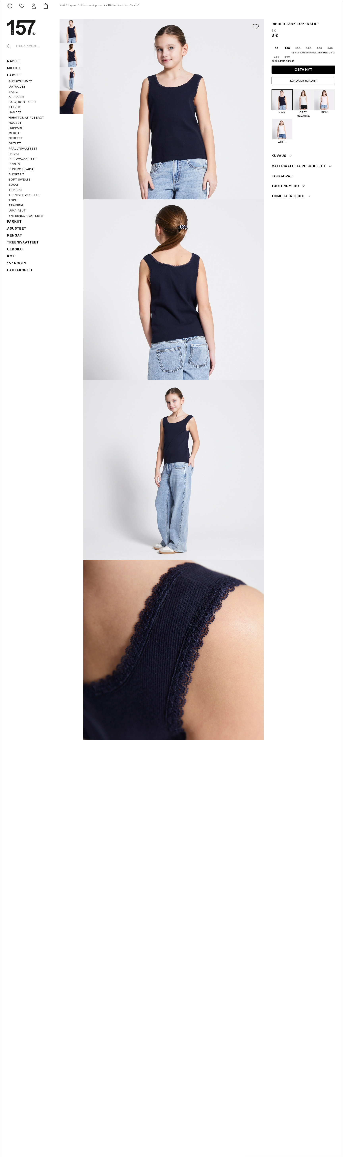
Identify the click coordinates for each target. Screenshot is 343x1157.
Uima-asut (17, 210)
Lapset (14, 75)
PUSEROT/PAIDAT (22, 169)
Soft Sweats (20, 179)
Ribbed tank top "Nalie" (123, 5)
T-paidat (15, 189)
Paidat (14, 153)
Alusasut (17, 97)
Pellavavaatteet (23, 158)
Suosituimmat (20, 81)
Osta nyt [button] (303, 69)
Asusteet (16, 228)
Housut (15, 122)
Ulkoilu (15, 249)
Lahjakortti (19, 270)
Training (16, 205)
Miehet (13, 68)
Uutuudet (17, 86)
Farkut (15, 107)
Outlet (15, 143)
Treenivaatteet (23, 242)
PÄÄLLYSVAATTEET (23, 148)
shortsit (16, 174)
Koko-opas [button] (282, 176)
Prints (14, 164)
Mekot (14, 133)
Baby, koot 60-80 (22, 102)
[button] (34, 6)
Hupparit (16, 127)
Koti (11, 256)
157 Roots (16, 263)
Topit (13, 200)
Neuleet (16, 138)
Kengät (14, 235)
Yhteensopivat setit (26, 215)
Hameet (15, 112)
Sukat (14, 184)
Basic (13, 91)
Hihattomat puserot (26, 117)
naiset (13, 61)
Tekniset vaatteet (24, 195)
